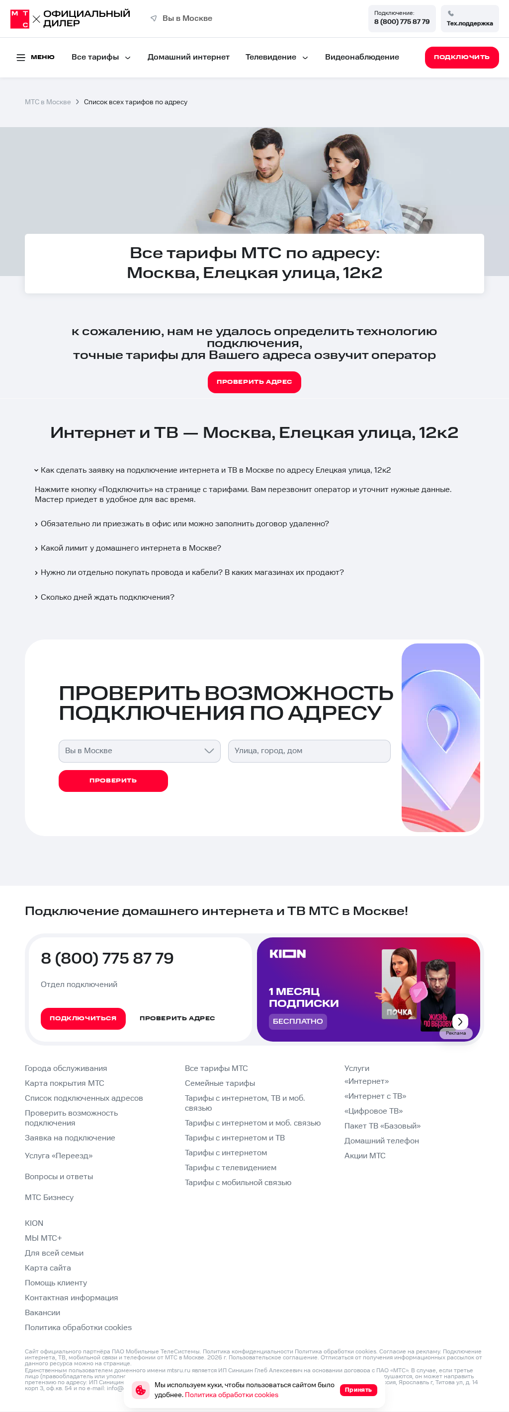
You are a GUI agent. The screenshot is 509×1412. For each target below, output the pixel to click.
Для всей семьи (54, 1253)
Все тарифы (95, 57)
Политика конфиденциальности (248, 1351)
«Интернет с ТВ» (375, 1096)
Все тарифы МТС (216, 1068)
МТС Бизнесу (49, 1197)
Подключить (125, 489)
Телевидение (271, 57)
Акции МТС (365, 1156)
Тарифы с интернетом (226, 1153)
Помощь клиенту (56, 1283)
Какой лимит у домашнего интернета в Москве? (131, 548)
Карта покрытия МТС (64, 1083)
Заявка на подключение (70, 1138)
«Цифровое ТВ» (373, 1111)
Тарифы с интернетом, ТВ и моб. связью (245, 1103)
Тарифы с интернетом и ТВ (235, 1138)
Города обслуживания (66, 1068)
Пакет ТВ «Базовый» (382, 1126)
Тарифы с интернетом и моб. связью (253, 1123)
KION (34, 1223)
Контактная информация (71, 1298)
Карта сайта (48, 1268)
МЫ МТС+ (43, 1238)
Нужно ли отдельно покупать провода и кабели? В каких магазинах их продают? (192, 572)
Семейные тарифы (220, 1083)
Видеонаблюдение (362, 57)
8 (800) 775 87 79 (402, 22)
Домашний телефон (381, 1141)
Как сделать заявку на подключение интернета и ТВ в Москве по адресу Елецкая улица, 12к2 (216, 470)
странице (116, 1363)
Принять (358, 1390)
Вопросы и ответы (59, 1177)
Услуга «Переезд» (58, 1156)
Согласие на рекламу (409, 1351)
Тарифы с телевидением (230, 1168)
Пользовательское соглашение (273, 1357)
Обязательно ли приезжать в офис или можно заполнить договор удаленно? (185, 524)
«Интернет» (366, 1081)
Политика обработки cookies (78, 1328)
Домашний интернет (189, 57)
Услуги (356, 1068)
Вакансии (42, 1313)
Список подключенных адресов (84, 1098)
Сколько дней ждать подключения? (107, 597)
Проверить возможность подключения (71, 1118)
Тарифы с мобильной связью (238, 1183)
